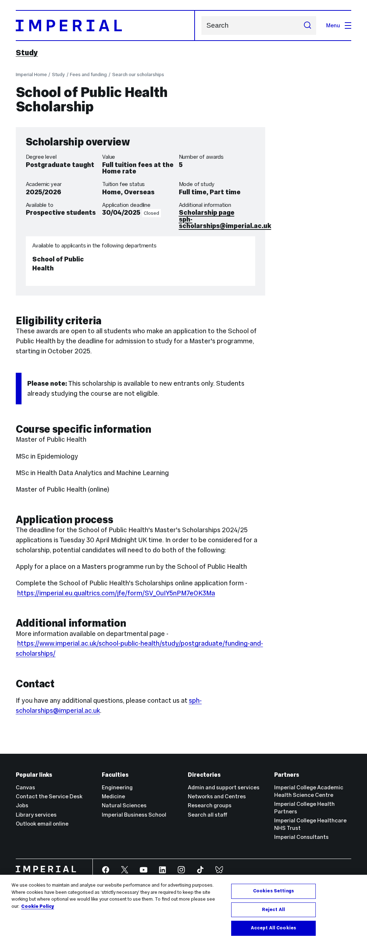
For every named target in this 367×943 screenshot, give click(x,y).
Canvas (25, 787)
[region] (183, 909)
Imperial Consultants (301, 836)
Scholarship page (206, 212)
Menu (333, 25)
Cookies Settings (273, 891)
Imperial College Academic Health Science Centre (308, 791)
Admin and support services (223, 787)
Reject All (273, 909)
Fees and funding (88, 74)
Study (27, 52)
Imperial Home (31, 74)
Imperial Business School (134, 814)
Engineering (117, 787)
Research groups (210, 805)
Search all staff (207, 814)
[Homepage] (105, 25)
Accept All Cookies (273, 928)
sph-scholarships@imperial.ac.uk (225, 222)
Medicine (113, 796)
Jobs (22, 805)
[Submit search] (307, 25)
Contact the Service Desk (49, 796)
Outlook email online (42, 823)
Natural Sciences (124, 805)
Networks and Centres (217, 796)
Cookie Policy (37, 906)
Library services (36, 814)
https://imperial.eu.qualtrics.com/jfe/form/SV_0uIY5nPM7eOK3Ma (116, 593)
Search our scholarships (138, 74)
